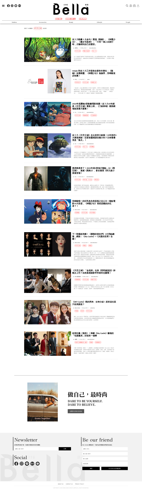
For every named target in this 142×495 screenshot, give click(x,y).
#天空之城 (77, 51)
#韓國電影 (77, 279)
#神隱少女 (93, 82)
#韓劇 (76, 311)
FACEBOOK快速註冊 (114, 468)
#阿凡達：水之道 (87, 179)
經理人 (76, 48)
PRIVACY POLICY (79, 484)
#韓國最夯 (98, 342)
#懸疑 (90, 245)
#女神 (82, 311)
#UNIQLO (77, 82)
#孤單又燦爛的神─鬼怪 (81, 342)
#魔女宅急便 (86, 51)
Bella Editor (77, 209)
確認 (91, 468)
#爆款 (84, 245)
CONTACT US (69, 484)
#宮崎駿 (77, 212)
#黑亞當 (97, 179)
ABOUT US (60, 484)
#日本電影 (92, 212)
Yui (75, 112)
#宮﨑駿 (92, 146)
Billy (76, 79)
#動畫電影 (85, 115)
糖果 (76, 339)
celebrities (92, 308)
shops (88, 79)
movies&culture (92, 48)
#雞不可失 (93, 279)
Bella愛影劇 (78, 276)
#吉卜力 (94, 51)
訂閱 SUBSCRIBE (76, 411)
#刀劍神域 (93, 115)
